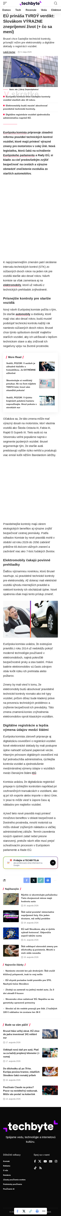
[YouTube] (45, 1161)
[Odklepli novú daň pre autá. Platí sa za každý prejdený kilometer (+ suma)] (50, 1052)
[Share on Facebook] (17, 1211)
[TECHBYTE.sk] (30, 3)
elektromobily (12, 285)
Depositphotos (31, 89)
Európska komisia (15, 132)
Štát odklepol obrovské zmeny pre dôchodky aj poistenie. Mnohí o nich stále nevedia (39, 949)
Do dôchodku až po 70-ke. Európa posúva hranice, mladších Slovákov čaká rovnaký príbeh (21, 1072)
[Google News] (51, 1161)
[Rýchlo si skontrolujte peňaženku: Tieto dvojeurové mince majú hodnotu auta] (11, 899)
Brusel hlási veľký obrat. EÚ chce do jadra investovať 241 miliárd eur (21, 1034)
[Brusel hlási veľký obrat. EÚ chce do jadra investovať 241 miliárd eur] (50, 1034)
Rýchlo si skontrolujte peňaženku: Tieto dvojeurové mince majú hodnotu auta (39, 898)
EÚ (34, 773)
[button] (5, 3)
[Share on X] (24, 1211)
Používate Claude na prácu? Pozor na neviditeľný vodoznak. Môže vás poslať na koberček (20, 1091)
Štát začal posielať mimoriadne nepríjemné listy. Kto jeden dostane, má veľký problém (37, 915)
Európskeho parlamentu (19, 155)
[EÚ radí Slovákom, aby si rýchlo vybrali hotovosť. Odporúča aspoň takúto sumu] (11, 933)
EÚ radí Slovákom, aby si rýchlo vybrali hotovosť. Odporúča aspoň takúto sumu (38, 932)
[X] (40, 1161)
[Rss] (40, 1168)
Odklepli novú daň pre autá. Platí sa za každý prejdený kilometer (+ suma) (21, 1053)
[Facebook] (35, 1161)
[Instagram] (56, 1161)
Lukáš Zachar (9, 52)
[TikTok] (35, 1168)
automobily (23, 314)
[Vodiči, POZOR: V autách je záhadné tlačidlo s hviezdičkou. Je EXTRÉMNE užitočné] (47, 366)
